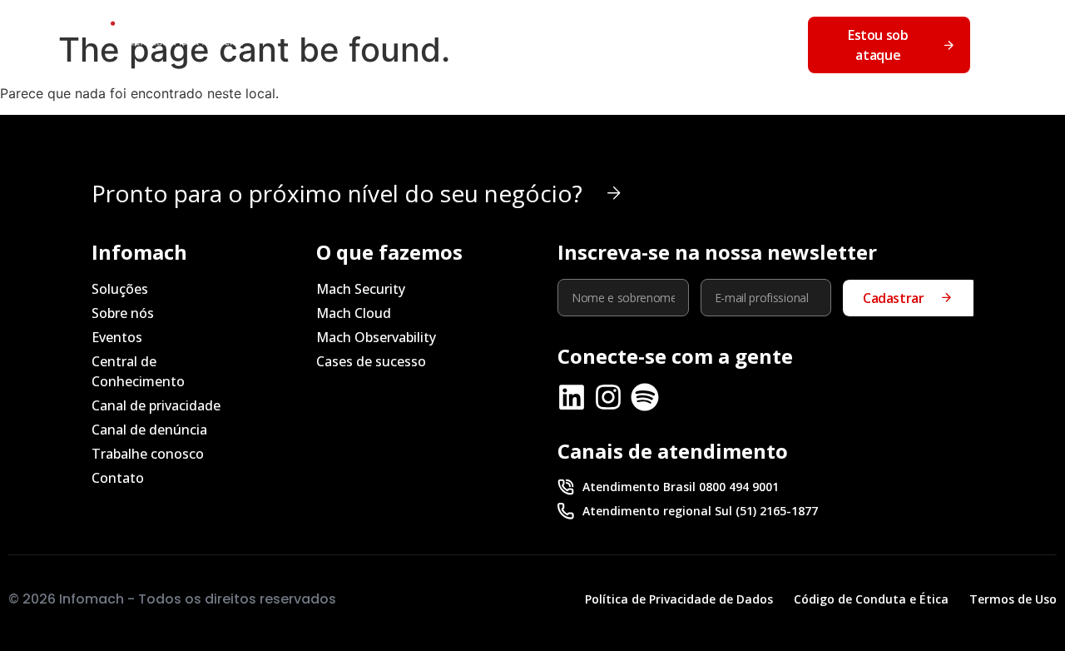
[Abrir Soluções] (373, 22)
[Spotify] (645, 397)
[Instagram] (608, 397)
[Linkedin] (571, 397)
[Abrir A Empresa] (477, 22)
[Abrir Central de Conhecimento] (729, 22)
